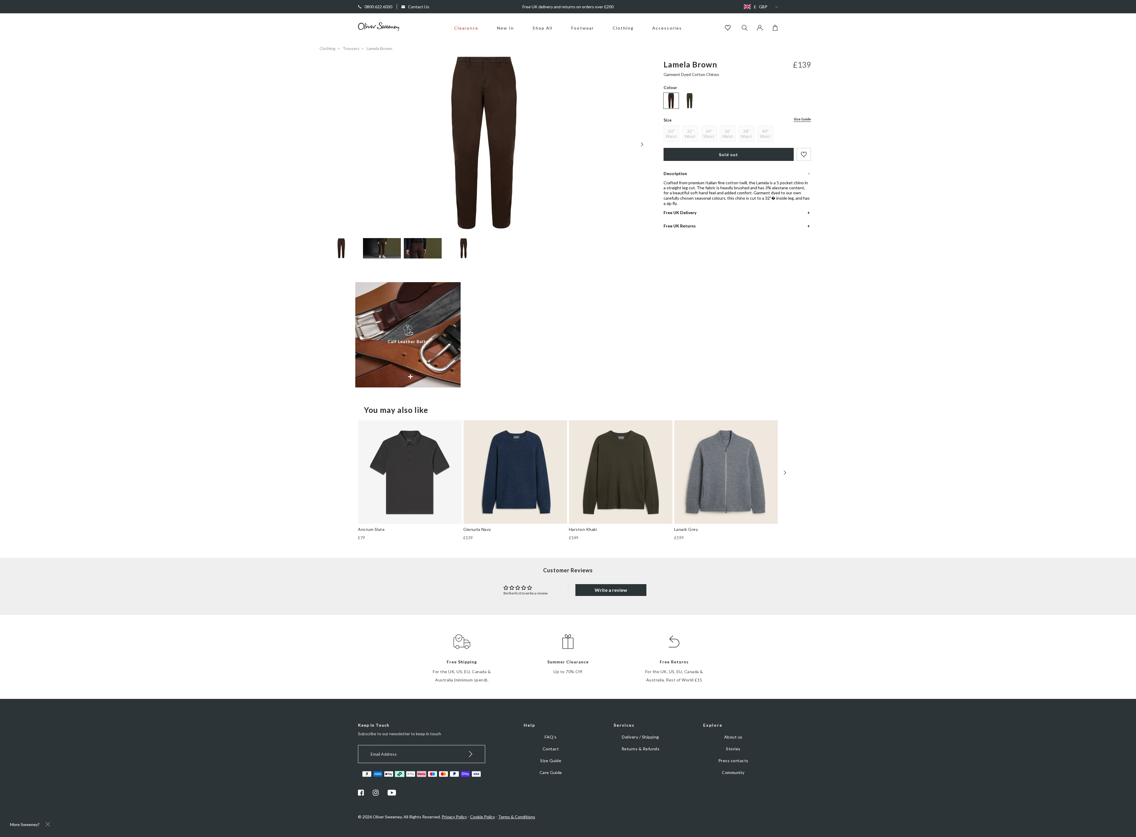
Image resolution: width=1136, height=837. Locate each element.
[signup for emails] (470, 754)
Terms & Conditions (516, 816)
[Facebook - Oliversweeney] (361, 793)
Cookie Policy (482, 816)
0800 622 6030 (378, 6)
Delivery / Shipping (640, 736)
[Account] (760, 29)
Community (733, 772)
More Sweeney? (25, 824)
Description (675, 173)
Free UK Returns (680, 225)
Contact (551, 748)
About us (733, 736)
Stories (733, 748)
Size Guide (802, 119)
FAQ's (551, 736)
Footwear (582, 27)
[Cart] (775, 29)
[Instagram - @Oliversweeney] (376, 793)
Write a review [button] (611, 590)
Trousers (351, 48)
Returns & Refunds (641, 748)
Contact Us (418, 6)
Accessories (667, 27)
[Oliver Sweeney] (378, 29)
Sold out (728, 154)
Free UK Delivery (680, 212)
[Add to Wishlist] (804, 154)
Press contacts (733, 760)
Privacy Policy (454, 816)
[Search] (745, 28)
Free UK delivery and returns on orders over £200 (568, 6)
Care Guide (551, 772)
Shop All (542, 27)
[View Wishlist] (728, 28)
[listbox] (759, 6)
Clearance (466, 27)
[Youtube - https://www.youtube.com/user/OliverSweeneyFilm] (392, 793)
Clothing (623, 27)
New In (505, 27)
